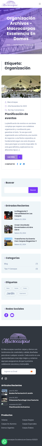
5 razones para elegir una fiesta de (23, 400)
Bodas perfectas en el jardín (21, 393)
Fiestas (25, 288)
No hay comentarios (16, 110)
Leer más (11, 157)
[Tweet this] (20, 164)
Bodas (8, 288)
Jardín (10, 293)
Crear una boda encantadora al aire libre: (23, 227)
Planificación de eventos (19, 407)
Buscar (10, 182)
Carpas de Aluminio (8, 424)
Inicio (8, 45)
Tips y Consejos (10, 269)
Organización (23, 293)
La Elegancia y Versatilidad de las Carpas (23, 213)
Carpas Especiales (29, 424)
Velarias (4, 420)
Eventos (16, 288)
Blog (6, 264)
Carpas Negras (28, 420)
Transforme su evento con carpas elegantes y (25, 240)
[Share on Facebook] (17, 164)
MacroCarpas (12, 102)
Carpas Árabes (28, 428)
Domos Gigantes (7, 428)
